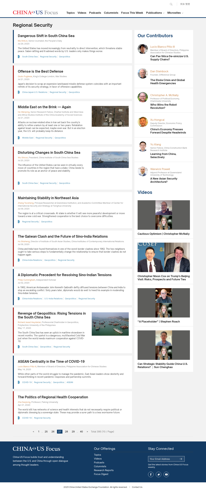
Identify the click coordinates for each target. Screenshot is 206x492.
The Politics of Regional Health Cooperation (53, 397)
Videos (82, 12)
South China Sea (30, 56)
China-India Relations (32, 260)
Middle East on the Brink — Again (44, 107)
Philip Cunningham (26, 280)
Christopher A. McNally (164, 95)
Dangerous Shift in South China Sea (46, 36)
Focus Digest (101, 474)
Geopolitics (64, 56)
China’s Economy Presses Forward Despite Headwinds (168, 131)
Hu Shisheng (24, 241)
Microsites (174, 12)
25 (46, 431)
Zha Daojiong (24, 402)
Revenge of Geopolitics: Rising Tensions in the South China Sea (52, 315)
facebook (151, 474)
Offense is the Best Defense (40, 71)
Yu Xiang (155, 144)
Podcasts (95, 12)
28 (66, 431)
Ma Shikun (23, 41)
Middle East (27, 138)
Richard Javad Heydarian (29, 322)
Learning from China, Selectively (163, 155)
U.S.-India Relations (53, 298)
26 (53, 431)
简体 (182, 4)
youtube (166, 474)
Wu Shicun (23, 157)
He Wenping (24, 112)
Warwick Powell (160, 169)
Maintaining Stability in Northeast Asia (48, 198)
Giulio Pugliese (25, 76)
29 (73, 431)
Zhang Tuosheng (26, 203)
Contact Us (137, 487)
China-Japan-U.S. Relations (34, 92)
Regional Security (48, 56)
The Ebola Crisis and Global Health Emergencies (167, 81)
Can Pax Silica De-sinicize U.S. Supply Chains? (169, 58)
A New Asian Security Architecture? (163, 180)
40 (81, 431)
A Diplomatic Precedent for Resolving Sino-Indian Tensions (65, 275)
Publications (154, 12)
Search (171, 4)
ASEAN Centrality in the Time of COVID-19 (51, 362)
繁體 (187, 4)
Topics (70, 12)
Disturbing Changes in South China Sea (49, 153)
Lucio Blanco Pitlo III (27, 366)
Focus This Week (132, 12)
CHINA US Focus (35, 12)
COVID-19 (27, 382)
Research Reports (104, 470)
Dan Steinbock (159, 71)
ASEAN (70, 382)
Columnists (111, 12)
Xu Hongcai (157, 119)
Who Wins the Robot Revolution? (163, 106)
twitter (158, 474)
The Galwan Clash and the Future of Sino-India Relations (63, 236)
